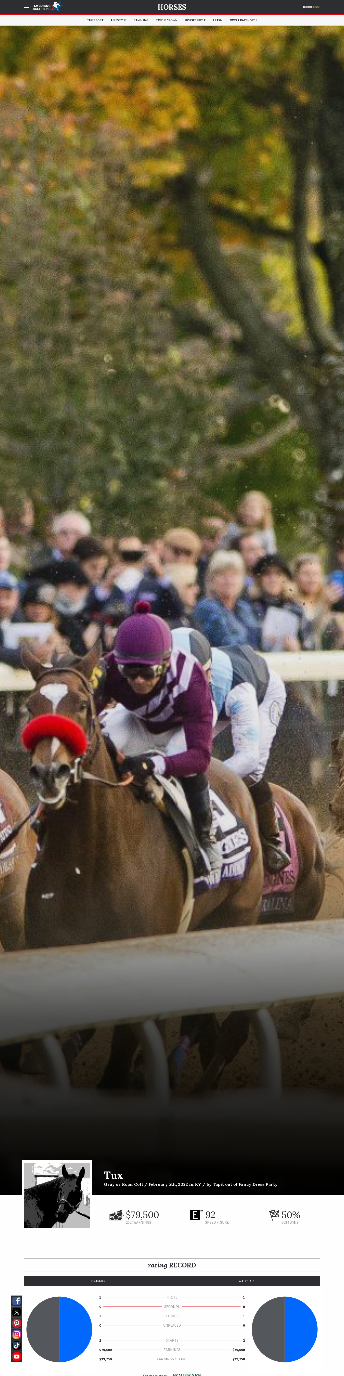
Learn (217, 20)
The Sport (95, 20)
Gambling (140, 20)
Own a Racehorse (243, 20)
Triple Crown (166, 20)
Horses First (195, 20)
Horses (172, 7)
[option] (172, 610)
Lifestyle (118, 20)
